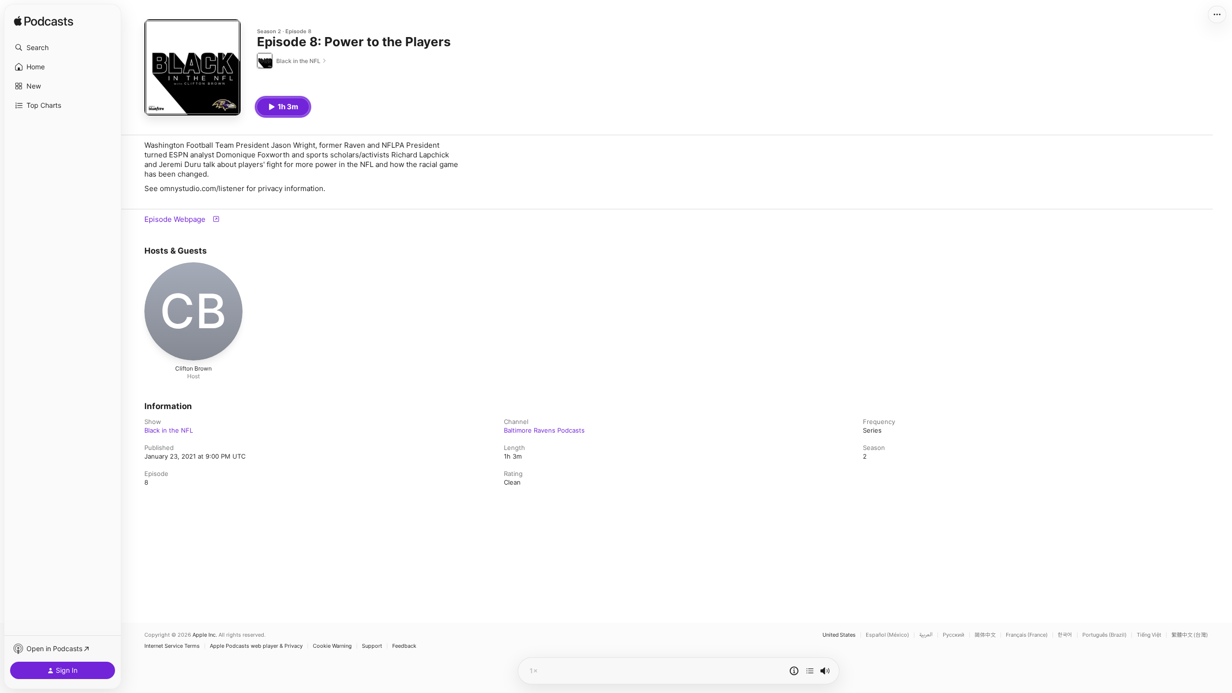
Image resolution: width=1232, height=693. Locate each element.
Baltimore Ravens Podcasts (544, 430)
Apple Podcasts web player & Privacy (256, 646)
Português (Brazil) (1104, 635)
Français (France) (1027, 635)
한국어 (1065, 635)
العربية (926, 635)
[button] (63, 47)
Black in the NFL (168, 430)
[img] (43, 21)
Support (372, 646)
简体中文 (985, 635)
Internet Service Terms (172, 646)
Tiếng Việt (1149, 635)
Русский (953, 635)
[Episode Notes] (794, 671)
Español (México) (887, 635)
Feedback (404, 646)
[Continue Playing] (810, 671)
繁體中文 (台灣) (1189, 635)
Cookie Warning (332, 646)
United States (839, 635)
